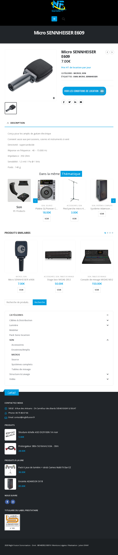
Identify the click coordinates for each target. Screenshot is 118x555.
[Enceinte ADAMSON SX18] (10, 484)
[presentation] (35, 200)
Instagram (13, 502)
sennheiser (92, 76)
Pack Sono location (19, 335)
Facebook (63, 102)
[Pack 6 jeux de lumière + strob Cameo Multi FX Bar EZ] (10, 470)
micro (82, 76)
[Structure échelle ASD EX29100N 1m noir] (10, 435)
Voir (47, 218)
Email (81, 102)
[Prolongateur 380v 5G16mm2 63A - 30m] (10, 448)
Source (49, 205)
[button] (105, 232)
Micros (77, 73)
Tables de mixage (67, 277)
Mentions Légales (59, 545)
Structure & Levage (19, 374)
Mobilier (13, 330)
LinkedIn (75, 102)
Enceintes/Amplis (21, 349)
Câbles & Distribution (20, 320)
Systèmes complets (104, 205)
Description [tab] (17, 122)
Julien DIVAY (84, 545)
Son (84, 73)
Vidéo (12, 379)
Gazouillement (69, 102)
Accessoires (72, 205)
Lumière (13, 325)
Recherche (39, 302)
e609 (75, 76)
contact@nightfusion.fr (24, 417)
